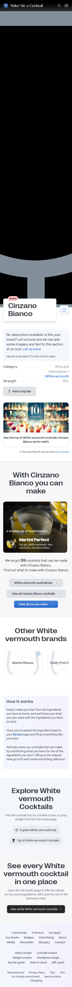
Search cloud (38, 962)
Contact (60, 942)
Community (19, 932)
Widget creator (22, 957)
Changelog (36, 980)
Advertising (46, 937)
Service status (53, 976)
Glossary (44, 942)
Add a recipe (23, 953)
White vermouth (57, 376)
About (63, 937)
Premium (38, 932)
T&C (52, 972)
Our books (12, 937)
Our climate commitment (25, 976)
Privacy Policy (37, 972)
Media (11, 942)
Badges (29, 937)
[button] (19, 391)
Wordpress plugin (48, 957)
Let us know (32, 349)
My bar (17, 734)
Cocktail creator (46, 953)
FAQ (62, 972)
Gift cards (58, 962)
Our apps (55, 932)
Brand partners (15, 972)
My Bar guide (16, 962)
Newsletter (27, 942)
